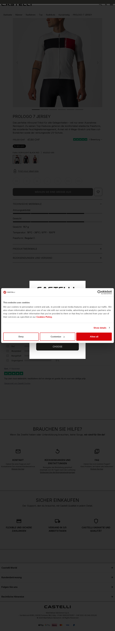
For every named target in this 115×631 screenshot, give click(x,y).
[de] (16, 4)
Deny (21, 336)
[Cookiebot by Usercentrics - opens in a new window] (99, 292)
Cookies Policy (44, 317)
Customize (56, 336)
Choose (57, 346)
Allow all (94, 336)
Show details (100, 327)
